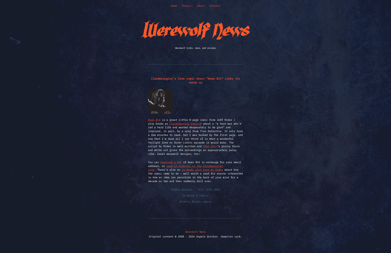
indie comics (202, 201)
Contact (214, 5)
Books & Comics (197, 195)
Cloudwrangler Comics (185, 123)
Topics (186, 5)
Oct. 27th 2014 (209, 189)
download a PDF (171, 162)
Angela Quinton (181, 189)
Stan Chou (210, 146)
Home (174, 5)
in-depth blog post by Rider (202, 169)
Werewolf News (195, 231)
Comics (185, 201)
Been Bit (154, 119)
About (201, 5)
